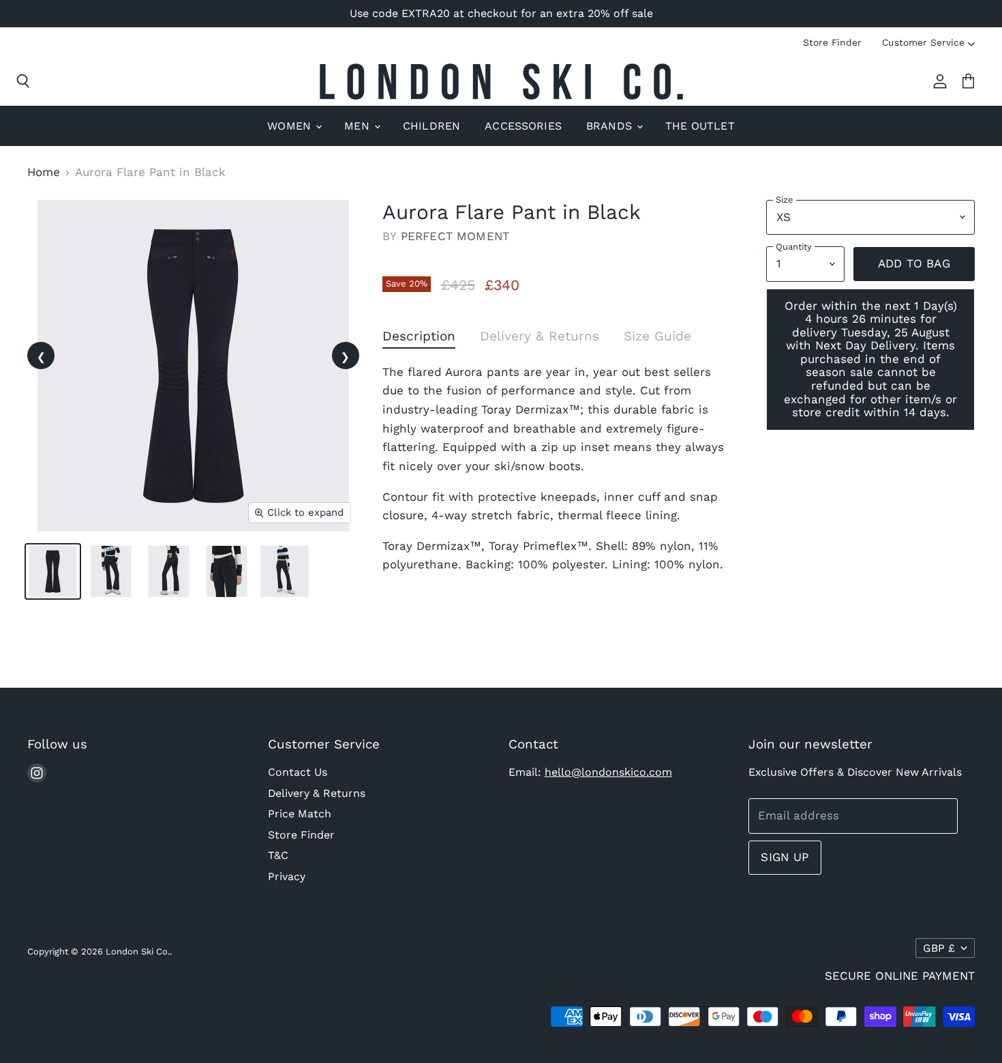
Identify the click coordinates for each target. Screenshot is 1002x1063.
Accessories (523, 125)
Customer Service (923, 42)
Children (431, 125)
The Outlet (700, 125)
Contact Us (297, 772)
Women (290, 125)
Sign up (784, 857)
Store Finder (832, 42)
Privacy (286, 876)
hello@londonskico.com (608, 772)
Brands (610, 125)
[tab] (418, 339)
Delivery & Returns (316, 793)
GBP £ (939, 948)
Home (43, 172)
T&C (278, 855)
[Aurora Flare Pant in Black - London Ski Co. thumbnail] (53, 571)
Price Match (299, 813)
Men (358, 125)
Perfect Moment (455, 236)
